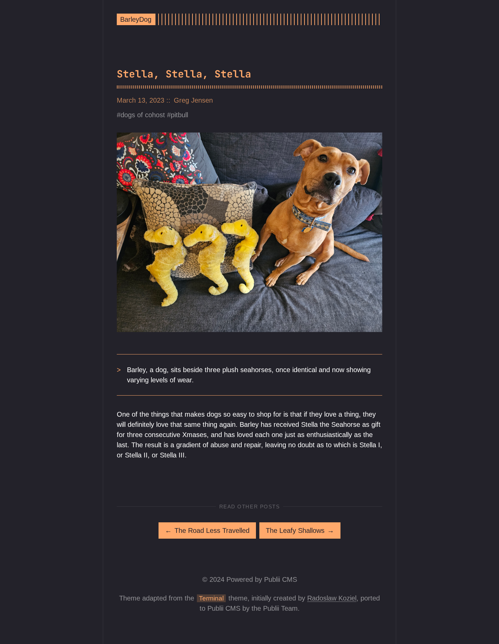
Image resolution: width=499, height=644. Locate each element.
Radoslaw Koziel (331, 598)
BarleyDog (135, 19)
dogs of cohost (143, 115)
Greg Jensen (193, 100)
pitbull (179, 115)
